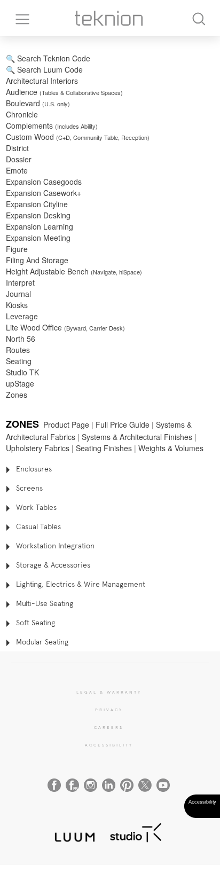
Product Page (66, 424)
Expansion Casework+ (43, 192)
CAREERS (108, 727)
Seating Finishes (104, 448)
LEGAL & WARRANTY (109, 692)
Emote (17, 170)
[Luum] (71, 831)
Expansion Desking (38, 215)
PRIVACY (109, 709)
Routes (18, 349)
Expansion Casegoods (44, 181)
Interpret (20, 282)
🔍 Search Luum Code (44, 69)
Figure (17, 248)
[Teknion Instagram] (90, 785)
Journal (18, 293)
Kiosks (17, 305)
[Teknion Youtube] (163, 785)
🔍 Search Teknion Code (48, 58)
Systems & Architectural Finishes (137, 436)
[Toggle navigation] (19, 18)
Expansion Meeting (38, 237)
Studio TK (22, 372)
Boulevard (38, 103)
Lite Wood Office (65, 327)
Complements (52, 125)
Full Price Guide (123, 424)
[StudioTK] (135, 831)
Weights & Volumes (170, 448)
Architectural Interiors (43, 80)
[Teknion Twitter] (145, 785)
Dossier (19, 159)
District (17, 148)
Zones (16, 394)
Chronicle (22, 114)
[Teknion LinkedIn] (108, 785)
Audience (64, 91)
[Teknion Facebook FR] (72, 785)
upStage (20, 383)
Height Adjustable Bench (74, 271)
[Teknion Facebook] (54, 785)
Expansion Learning (39, 226)
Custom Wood (78, 136)
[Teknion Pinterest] (126, 785)
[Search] (198, 18)
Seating (19, 361)
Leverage (22, 316)
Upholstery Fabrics (37, 448)
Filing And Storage (37, 260)
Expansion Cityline (37, 204)
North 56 (20, 338)
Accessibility (109, 745)
